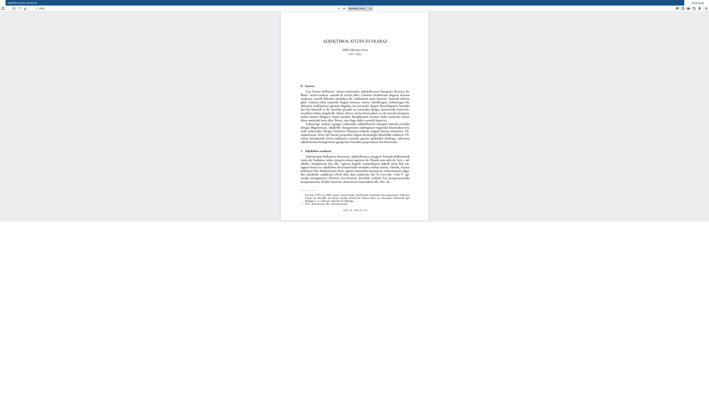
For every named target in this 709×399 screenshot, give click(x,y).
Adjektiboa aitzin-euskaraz (22, 2)
